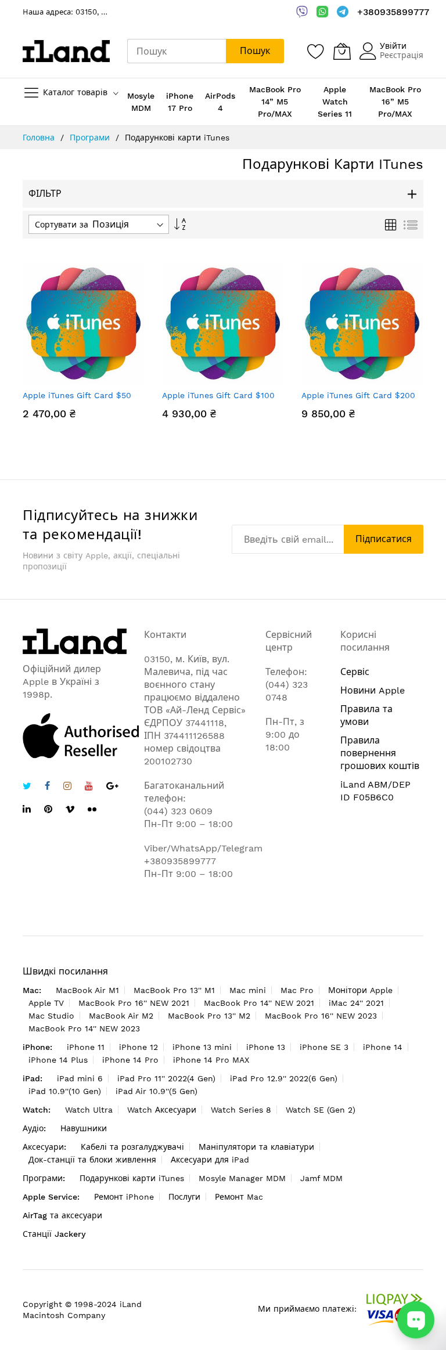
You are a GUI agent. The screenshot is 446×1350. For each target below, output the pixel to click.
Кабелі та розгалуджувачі (132, 1147)
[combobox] (176, 51)
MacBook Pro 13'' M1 (174, 990)
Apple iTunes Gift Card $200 (358, 395)
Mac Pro (297, 990)
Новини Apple (372, 690)
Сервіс (354, 671)
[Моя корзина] (342, 51)
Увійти (393, 45)
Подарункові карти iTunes (132, 1178)
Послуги (184, 1196)
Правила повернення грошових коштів (379, 753)
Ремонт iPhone (124, 1196)
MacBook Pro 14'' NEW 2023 (84, 1028)
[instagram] (67, 787)
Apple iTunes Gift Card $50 (77, 395)
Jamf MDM (321, 1178)
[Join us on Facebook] (47, 787)
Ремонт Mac (239, 1196)
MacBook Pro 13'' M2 (209, 1015)
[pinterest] (48, 810)
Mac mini (247, 990)
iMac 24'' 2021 (356, 1003)
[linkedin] (27, 810)
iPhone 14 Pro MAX (211, 1059)
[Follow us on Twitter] (27, 787)
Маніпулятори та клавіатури (256, 1147)
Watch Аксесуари (161, 1109)
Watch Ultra (89, 1109)
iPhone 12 (138, 1047)
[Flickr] (92, 809)
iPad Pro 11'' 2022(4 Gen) (166, 1078)
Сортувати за (61, 224)
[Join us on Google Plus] (112, 787)
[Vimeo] (70, 809)
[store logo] (66, 51)
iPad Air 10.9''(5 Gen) (156, 1091)
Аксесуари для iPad (210, 1159)
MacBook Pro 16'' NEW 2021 (133, 1003)
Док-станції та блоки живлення (92, 1159)
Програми (91, 137)
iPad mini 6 (80, 1078)
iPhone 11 (86, 1047)
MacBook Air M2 (121, 1015)
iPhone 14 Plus (58, 1059)
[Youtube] (89, 787)
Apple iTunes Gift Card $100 (218, 395)
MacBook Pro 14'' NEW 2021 (259, 1003)
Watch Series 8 (241, 1109)
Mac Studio (51, 1015)
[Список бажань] (316, 51)
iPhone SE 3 (324, 1047)
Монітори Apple (360, 990)
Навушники (83, 1128)
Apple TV (46, 1003)
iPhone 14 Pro (130, 1059)
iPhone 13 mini (202, 1047)
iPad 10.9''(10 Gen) (64, 1091)
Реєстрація (401, 55)
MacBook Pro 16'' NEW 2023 (321, 1015)
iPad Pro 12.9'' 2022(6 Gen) (283, 1078)
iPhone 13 (265, 1047)
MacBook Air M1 (87, 990)
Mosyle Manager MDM (242, 1178)
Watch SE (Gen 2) (320, 1109)
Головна (40, 137)
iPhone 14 (382, 1047)
